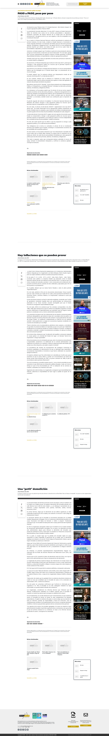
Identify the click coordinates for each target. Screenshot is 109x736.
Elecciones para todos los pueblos (63, 183)
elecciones (41, 154)
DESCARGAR (73, 726)
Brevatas (82, 200)
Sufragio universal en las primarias (48, 188)
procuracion (29, 154)
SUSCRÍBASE (85, 725)
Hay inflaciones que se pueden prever (84, 190)
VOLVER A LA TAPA (32, 213)
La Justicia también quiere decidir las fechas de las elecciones (33, 184)
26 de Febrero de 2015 (23, 16)
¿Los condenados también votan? (33, 204)
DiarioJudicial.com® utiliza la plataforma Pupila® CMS (79, 735)
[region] (82, 154)
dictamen (34, 154)
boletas (46, 154)
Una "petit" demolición (84, 194)
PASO (38, 154)
